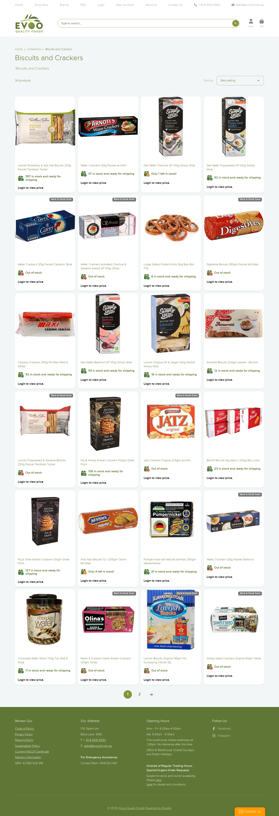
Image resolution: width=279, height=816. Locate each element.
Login (101, 5)
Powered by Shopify (158, 808)
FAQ (83, 5)
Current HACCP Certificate (32, 752)
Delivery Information (28, 757)
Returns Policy (24, 740)
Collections (34, 49)
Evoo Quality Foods (131, 808)
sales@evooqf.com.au (250, 5)
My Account (251, 23)
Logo (29, 23)
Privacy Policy (24, 734)
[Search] (235, 23)
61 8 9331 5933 (95, 740)
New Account (125, 5)
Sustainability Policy (27, 746)
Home (19, 5)
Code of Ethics (24, 729)
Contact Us (175, 5)
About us (151, 5)
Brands (64, 5)
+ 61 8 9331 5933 (209, 5)
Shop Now (41, 5)
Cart (261, 23)
